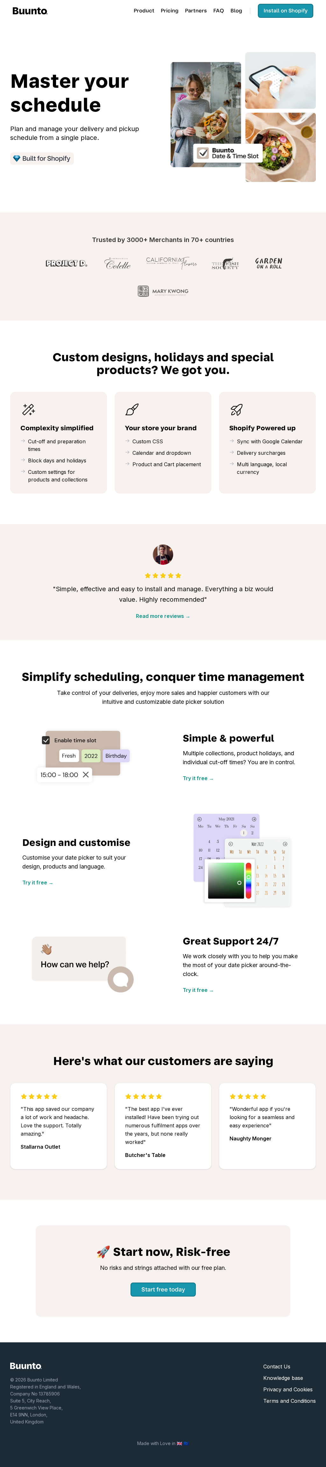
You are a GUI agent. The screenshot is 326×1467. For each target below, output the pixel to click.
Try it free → (198, 778)
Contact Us (276, 1366)
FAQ (218, 11)
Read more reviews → (163, 616)
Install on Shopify (286, 11)
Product (144, 11)
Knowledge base (283, 1378)
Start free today (163, 1289)
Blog (236, 11)
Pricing (170, 11)
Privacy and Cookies (288, 1389)
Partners (196, 11)
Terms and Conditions (289, 1401)
